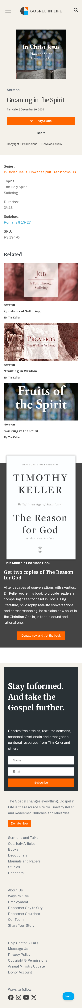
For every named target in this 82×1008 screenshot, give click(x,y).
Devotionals (17, 855)
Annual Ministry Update (26, 966)
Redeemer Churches (24, 914)
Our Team (16, 920)
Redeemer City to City (25, 908)
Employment (18, 902)
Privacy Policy (19, 955)
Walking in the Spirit (21, 431)
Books (13, 849)
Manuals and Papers (24, 861)
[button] (51, 144)
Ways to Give (18, 896)
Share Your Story (21, 925)
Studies (14, 867)
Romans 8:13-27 (17, 222)
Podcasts (16, 873)
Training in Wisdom (20, 371)
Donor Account (20, 972)
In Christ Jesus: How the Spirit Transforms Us (40, 172)
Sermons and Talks (23, 838)
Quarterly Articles (21, 844)
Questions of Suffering (22, 311)
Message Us (18, 949)
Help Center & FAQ (23, 943)
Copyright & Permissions (27, 960)
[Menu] (8, 11)
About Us (15, 890)
